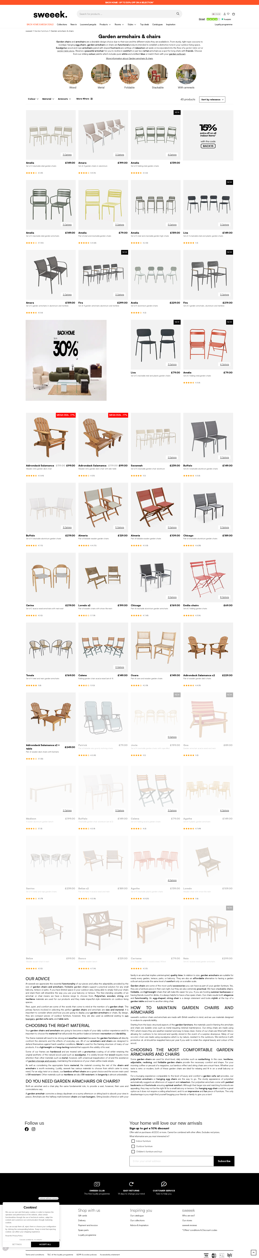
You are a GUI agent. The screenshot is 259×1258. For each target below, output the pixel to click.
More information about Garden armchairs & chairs (129, 58)
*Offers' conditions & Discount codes (199, 1230)
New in (73, 24)
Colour (31, 98)
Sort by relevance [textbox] (210, 99)
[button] (5, 1248)
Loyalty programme (223, 24)
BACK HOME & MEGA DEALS (40, 24)
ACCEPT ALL (45, 1244)
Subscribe (224, 1161)
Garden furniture (41, 31)
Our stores (187, 1220)
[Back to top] (253, 1252)
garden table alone (65, 50)
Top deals (144, 24)
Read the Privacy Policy (14, 1236)
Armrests (63, 98)
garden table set (193, 48)
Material (46, 98)
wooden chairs (138, 1037)
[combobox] (212, 99)
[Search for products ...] (178, 13)
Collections (62, 24)
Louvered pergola (88, 24)
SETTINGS (17, 1244)
